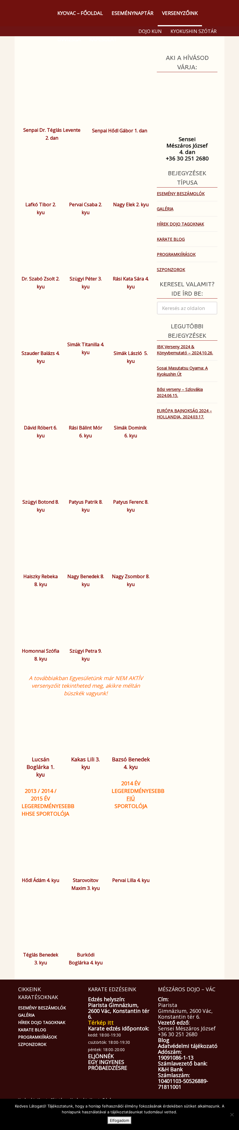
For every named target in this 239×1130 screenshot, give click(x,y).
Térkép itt (101, 1022)
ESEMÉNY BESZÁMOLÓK (181, 193)
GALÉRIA (165, 209)
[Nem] (232, 1114)
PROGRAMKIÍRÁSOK (176, 254)
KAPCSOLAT (103, 39)
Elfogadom (119, 1120)
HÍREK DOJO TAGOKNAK (180, 224)
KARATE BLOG (171, 239)
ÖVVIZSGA (69, 39)
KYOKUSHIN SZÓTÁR (194, 31)
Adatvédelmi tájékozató (187, 1045)
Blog (163, 1040)
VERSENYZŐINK (180, 13)
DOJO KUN (150, 31)
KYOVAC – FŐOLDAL (80, 13)
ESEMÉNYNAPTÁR (132, 13)
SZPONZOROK (171, 269)
